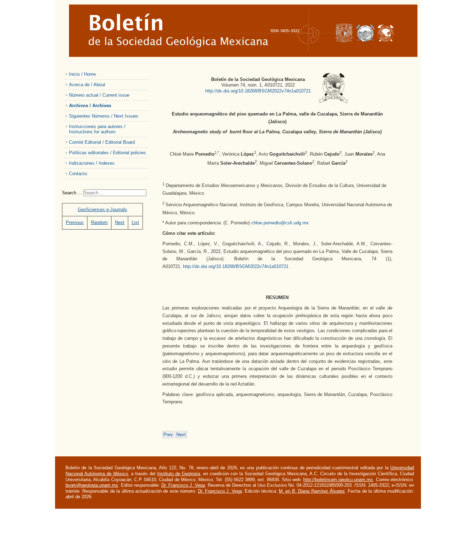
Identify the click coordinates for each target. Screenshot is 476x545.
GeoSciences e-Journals (102, 209)
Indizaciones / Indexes (92, 163)
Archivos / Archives (90, 105)
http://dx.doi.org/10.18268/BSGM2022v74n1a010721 (258, 91)
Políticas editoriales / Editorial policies (107, 152)
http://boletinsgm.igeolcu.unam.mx (338, 479)
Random (99, 222)
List (135, 222)
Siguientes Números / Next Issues (103, 116)
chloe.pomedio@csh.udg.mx (280, 222)
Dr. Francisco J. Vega (183, 485)
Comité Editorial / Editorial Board (102, 142)
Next (119, 222)
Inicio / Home (82, 74)
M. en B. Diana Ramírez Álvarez (312, 491)
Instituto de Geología (178, 473)
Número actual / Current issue (99, 95)
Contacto (78, 173)
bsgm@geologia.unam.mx (92, 485)
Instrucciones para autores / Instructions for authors (97, 129)
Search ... (72, 192)
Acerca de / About (87, 84)
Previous (75, 222)
